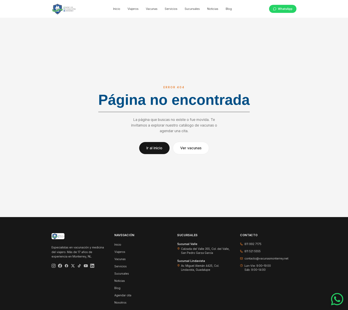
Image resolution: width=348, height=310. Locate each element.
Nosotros (120, 302)
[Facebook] (60, 266)
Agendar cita (122, 295)
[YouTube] (86, 266)
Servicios (171, 9)
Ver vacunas (191, 148)
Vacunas (151, 9)
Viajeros (133, 9)
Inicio (116, 9)
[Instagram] (54, 266)
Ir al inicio (154, 148)
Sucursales (192, 9)
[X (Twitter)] (73, 266)
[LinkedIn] (92, 266)
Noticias (212, 9)
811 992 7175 (252, 244)
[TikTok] (79, 266)
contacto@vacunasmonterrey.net (266, 258)
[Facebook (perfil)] (66, 266)
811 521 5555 (252, 251)
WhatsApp (285, 8)
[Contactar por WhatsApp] (337, 299)
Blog (229, 9)
